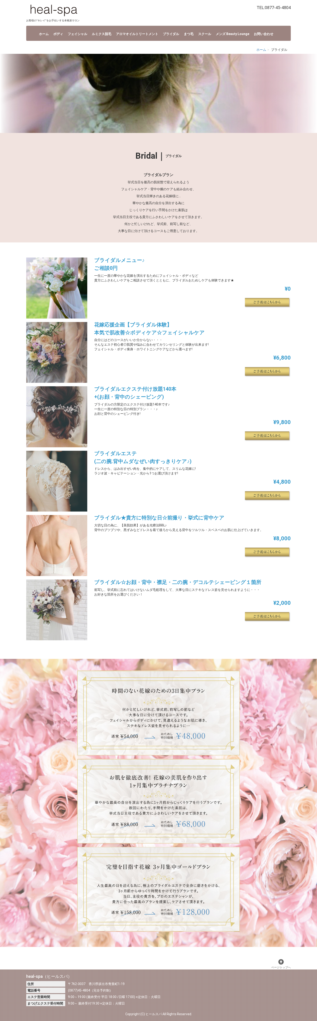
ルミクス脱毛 (101, 34)
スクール (204, 34)
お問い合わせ (263, 34)
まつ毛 (189, 34)
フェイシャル (77, 34)
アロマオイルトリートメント (137, 34)
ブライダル (171, 34)
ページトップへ (281, 967)
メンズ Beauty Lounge (232, 34)
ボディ (58, 34)
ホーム (44, 34)
